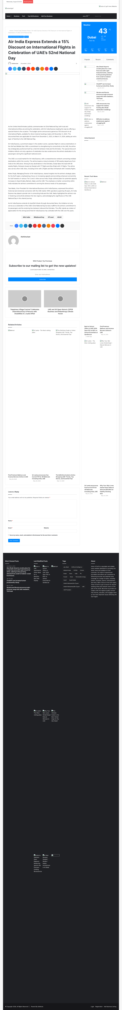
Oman (71, 577)
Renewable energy (81, 577)
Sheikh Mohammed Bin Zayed (71, 586)
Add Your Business (46, 16)
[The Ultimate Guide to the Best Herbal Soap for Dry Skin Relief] (55, 782)
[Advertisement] (99, 154)
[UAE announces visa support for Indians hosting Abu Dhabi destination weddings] (89, 110)
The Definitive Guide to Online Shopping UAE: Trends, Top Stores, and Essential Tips (65, 476)
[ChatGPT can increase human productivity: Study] (89, 86)
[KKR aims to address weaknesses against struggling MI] (89, 123)
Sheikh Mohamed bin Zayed (70, 583)
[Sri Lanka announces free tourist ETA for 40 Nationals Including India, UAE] (42, 401)
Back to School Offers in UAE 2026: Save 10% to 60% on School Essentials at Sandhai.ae (91, 330)
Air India (27, 217)
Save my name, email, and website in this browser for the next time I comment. (34, 535)
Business (16, 16)
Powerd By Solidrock (37, 1006)
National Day (39, 217)
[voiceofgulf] (9, 8)
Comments (110, 59)
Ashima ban (15, 63)
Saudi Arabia (72, 580)
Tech (23, 16)
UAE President (67, 590)
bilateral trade (67, 570)
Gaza (70, 573)
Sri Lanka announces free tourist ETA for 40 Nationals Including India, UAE (41, 476)
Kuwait (65, 577)
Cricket (82, 570)
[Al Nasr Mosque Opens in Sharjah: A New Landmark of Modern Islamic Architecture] (47, 861)
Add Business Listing (110, 1006)
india (76, 573)
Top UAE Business (33, 16)
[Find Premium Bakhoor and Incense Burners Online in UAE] (18, 401)
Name (10, 520)
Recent (98, 59)
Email (10, 528)
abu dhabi (66, 567)
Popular (87, 59)
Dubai (65, 573)
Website (46, 528)
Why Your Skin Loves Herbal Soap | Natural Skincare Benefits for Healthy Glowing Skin (107, 489)
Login (92, 1006)
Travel (26, 36)
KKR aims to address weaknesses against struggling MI (103, 121)
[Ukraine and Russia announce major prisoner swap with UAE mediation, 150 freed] (89, 95)
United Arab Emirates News (22, 30)
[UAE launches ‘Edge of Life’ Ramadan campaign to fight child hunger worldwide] (55, 926)
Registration (99, 1006)
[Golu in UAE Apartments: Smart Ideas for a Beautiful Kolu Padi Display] (38, 637)
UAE (60, 217)
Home (8, 16)
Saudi (65, 580)
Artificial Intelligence (76, 567)
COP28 (75, 570)
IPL (81, 573)
